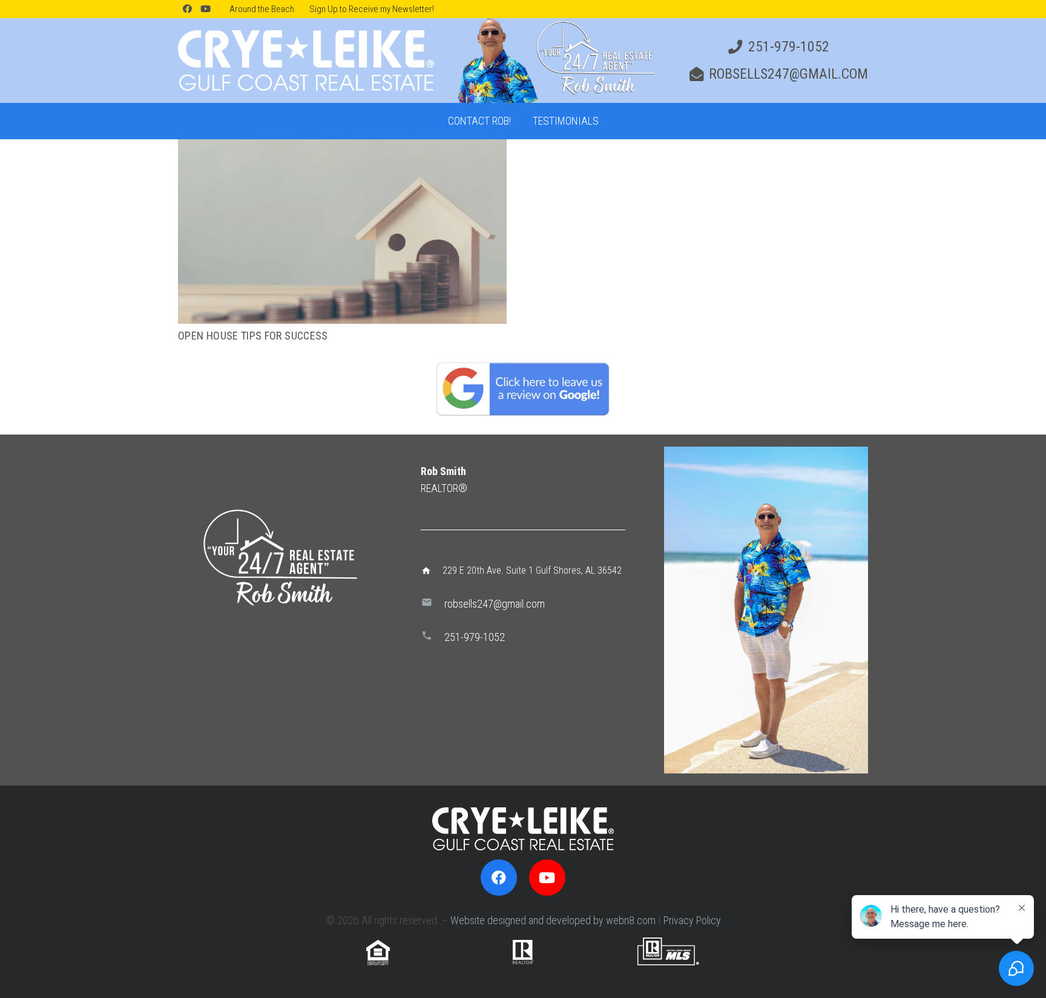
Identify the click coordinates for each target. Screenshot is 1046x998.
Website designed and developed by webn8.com (553, 920)
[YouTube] (205, 9)
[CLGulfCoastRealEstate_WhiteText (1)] (306, 60)
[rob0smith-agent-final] (554, 60)
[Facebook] (187, 9)
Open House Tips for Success (253, 335)
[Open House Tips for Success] (342, 147)
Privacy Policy (692, 920)
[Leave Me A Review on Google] (523, 388)
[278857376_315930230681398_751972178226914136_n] (766, 610)
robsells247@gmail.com (494, 603)
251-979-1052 (474, 637)
